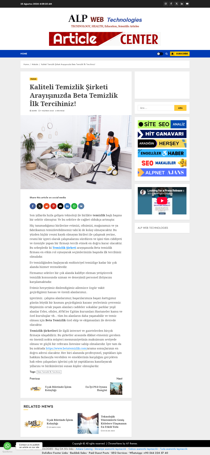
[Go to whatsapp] (7, 446)
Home (23, 53)
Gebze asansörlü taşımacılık (143, 449)
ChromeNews (115, 443)
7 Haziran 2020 (47, 111)
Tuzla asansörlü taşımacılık (173, 449)
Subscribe (182, 53)
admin (34, 111)
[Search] (166, 54)
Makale (33, 79)
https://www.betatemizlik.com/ (66, 348)
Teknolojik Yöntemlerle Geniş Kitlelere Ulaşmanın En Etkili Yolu (114, 422)
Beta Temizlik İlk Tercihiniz (49, 371)
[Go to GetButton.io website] (7, 452)
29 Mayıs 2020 (55, 427)
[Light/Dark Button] (160, 53)
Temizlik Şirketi (64, 247)
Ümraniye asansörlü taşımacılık (110, 449)
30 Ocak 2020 (109, 431)
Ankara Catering (84, 449)
